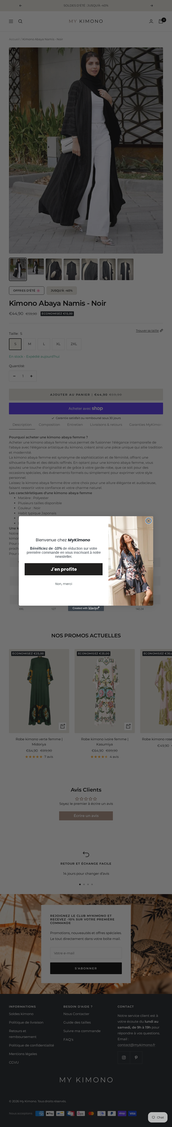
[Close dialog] (148, 521)
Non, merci (63, 584)
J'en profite (64, 569)
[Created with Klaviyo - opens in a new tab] (86, 608)
